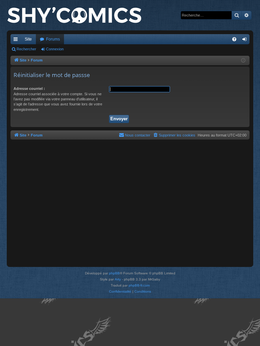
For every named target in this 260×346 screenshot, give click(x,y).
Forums (53, 39)
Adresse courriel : (29, 88)
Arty (118, 279)
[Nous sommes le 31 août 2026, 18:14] (243, 61)
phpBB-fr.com (139, 285)
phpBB (114, 273)
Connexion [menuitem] (246, 40)
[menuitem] (234, 39)
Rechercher (26, 49)
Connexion (55, 49)
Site (28, 39)
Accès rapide (17, 40)
